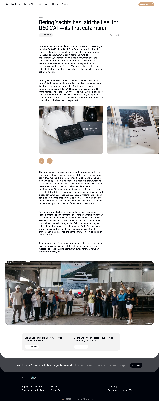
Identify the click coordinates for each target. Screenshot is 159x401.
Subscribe (136, 365)
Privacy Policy (57, 390)
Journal (42, 17)
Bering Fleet (30, 4)
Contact (65, 4)
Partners (54, 386)
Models (14, 4)
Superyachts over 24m (32, 386)
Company (43, 4)
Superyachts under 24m (33, 390)
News (55, 4)
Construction (46, 35)
